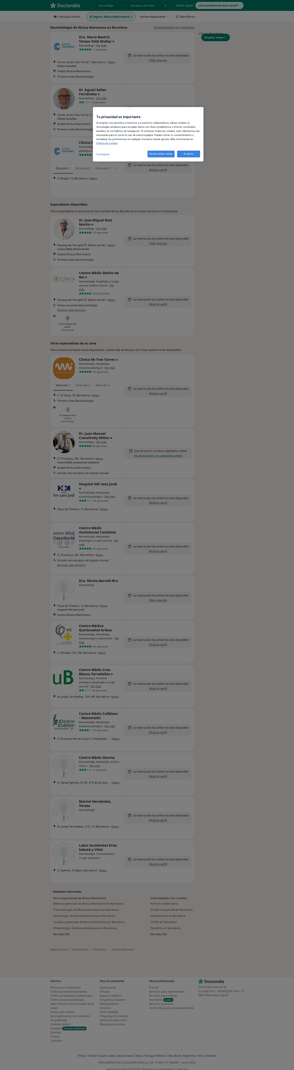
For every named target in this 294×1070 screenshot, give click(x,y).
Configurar (103, 154)
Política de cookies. (107, 143)
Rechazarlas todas (161, 153)
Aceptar (188, 153)
